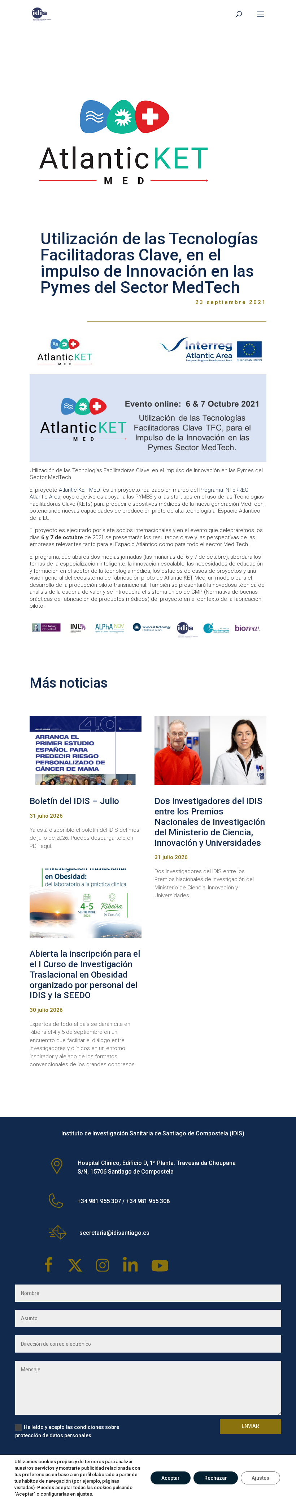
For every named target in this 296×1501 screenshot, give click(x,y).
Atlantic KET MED (79, 490)
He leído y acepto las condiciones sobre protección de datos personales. (67, 1431)
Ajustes (260, 1478)
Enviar (250, 1426)
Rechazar (215, 1478)
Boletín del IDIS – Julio (74, 801)
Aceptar (170, 1478)
